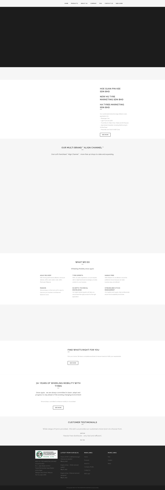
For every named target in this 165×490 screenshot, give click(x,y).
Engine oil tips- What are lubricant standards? (70, 474)
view (62, 182)
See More (105, 134)
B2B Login (87, 473)
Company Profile (89, 467)
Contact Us (87, 470)
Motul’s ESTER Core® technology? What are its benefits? (70, 458)
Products (86, 460)
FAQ (109, 457)
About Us (86, 463)
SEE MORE (58, 407)
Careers (110, 460)
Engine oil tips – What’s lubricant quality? (70, 466)
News (109, 463)
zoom (55, 182)
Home (86, 457)
